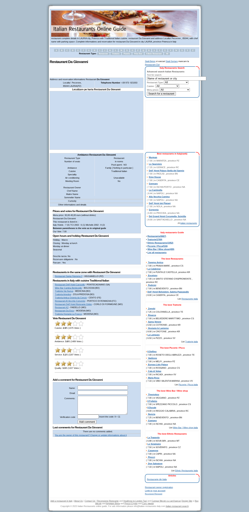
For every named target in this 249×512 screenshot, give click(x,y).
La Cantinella (155, 190)
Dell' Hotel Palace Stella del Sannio (166, 170)
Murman (153, 157)
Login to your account (155, 490)
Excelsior (152, 275)
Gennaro (153, 183)
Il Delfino (152, 351)
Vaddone (152, 358)
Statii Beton (150, 61)
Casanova (152, 450)
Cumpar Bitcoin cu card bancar (166, 501)
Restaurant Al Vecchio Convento (70, 301)
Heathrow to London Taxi (135, 501)
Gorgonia (154, 210)
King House (155, 177)
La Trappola (153, 437)
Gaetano (152, 420)
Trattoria (115, 54)
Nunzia (151, 414)
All (167, 54)
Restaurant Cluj (152, 64)
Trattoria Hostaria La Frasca (68, 314)
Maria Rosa (153, 378)
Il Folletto (152, 401)
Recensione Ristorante (108, 501)
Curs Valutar (148, 503)
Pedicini (151, 285)
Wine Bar (138, 54)
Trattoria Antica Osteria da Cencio (71, 297)
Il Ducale (151, 407)
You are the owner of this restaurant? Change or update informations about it (91, 435)
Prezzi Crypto (131, 503)
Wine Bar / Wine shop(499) (160, 249)
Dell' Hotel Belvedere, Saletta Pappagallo (168, 292)
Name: (72, 388)
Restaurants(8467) (156, 236)
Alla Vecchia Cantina (159, 197)
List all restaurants (157, 252)
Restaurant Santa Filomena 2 (68, 276)
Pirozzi (151, 457)
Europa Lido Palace (157, 364)
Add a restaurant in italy (61, 501)
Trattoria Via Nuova (64, 291)
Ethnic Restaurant (154, 54)
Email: (72, 393)
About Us (78, 501)
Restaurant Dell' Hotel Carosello (70, 284)
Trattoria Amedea (63, 294)
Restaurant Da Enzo (64, 310)
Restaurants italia (189, 299)
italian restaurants (188, 223)
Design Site (186, 501)
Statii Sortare (172, 61)
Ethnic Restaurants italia (186, 470)
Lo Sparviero (155, 164)
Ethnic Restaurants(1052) (160, 243)
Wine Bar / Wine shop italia (185, 427)
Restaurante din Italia (157, 479)
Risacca (151, 315)
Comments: (69, 398)
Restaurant (103, 54)
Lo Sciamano (154, 444)
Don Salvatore (154, 463)
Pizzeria (127, 54)
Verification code (67, 417)
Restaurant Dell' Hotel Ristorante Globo (73, 304)
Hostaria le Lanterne (158, 328)
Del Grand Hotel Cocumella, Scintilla (167, 216)
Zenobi (151, 308)
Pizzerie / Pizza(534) (157, 246)
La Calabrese (154, 269)
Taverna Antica (155, 262)
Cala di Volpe (154, 371)
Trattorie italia (191, 341)
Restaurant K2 (61, 307)
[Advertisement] (95, 71)
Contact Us (90, 501)
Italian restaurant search (177, 506)
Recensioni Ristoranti (153, 494)
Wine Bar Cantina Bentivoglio (68, 288)
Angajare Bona (113, 503)
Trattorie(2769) (154, 239)
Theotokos (153, 394)
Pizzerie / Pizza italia (188, 384)
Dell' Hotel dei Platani (160, 203)
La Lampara (153, 335)
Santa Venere (154, 322)
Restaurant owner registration (159, 487)
